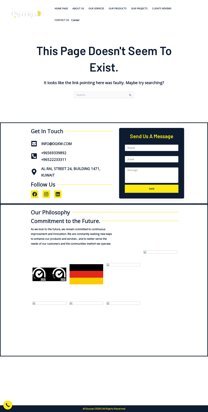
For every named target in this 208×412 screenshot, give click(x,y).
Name (128, 142)
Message (129, 165)
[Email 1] (198, 19)
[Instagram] (198, 14)
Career (75, 20)
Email (127, 154)
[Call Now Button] (7, 405)
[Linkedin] (198, 9)
